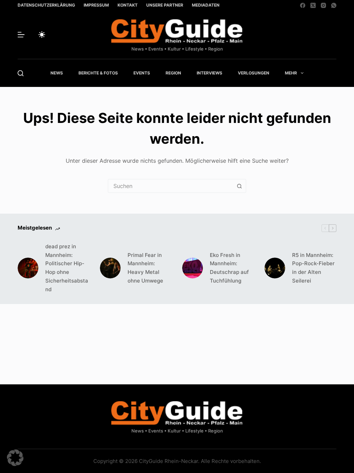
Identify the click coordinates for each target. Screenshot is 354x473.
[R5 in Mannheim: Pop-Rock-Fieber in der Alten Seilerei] (274, 268)
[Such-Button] (239, 186)
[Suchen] (21, 73)
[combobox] (170, 186)
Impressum (96, 5)
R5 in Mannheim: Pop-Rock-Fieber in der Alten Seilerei (313, 268)
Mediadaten (206, 5)
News (56, 72)
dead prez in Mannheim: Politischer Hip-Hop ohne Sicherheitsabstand (66, 268)
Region (173, 72)
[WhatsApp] (333, 5)
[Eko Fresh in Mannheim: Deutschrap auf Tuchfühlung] (192, 268)
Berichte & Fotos (98, 72)
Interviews (209, 72)
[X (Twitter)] (313, 5)
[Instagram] (323, 5)
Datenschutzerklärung (46, 5)
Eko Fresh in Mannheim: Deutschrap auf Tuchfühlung (229, 268)
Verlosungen (253, 72)
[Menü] (21, 34)
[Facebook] (302, 5)
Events (141, 72)
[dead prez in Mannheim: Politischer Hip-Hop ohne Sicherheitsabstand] (28, 268)
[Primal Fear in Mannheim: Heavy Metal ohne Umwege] (110, 268)
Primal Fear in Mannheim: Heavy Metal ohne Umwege (145, 268)
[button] (15, 458)
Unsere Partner (164, 5)
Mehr (291, 72)
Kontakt (128, 5)
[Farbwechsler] (41, 34)
